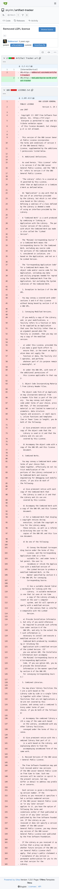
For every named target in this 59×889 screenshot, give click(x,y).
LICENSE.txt (24, 90)
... (4, 35)
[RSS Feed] (3, 15)
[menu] (55, 52)
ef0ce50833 (17, 45)
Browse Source (47, 29)
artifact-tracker (24, 10)
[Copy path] (40, 58)
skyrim (9, 10)
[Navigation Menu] (55, 3)
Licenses (32, 886)
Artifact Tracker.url (27, 58)
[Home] (5, 3)
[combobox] (42, 52)
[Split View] (49, 52)
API (39, 886)
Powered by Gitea (12, 879)
